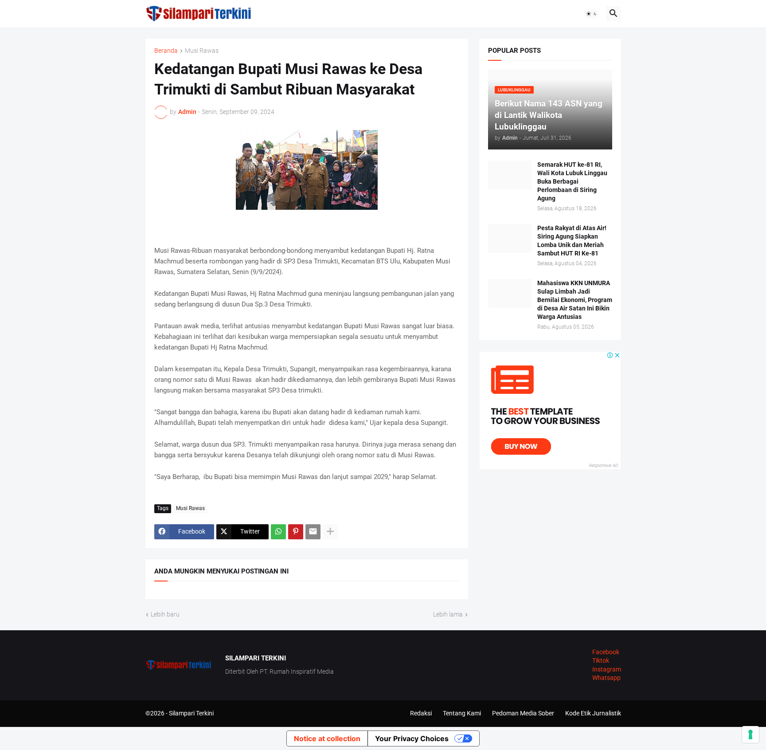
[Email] (312, 531)
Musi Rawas (202, 50)
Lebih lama (448, 614)
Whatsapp (606, 677)
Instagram (606, 669)
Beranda (166, 50)
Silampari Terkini (191, 713)
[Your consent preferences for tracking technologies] (750, 734)
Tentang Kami (462, 713)
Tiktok (600, 660)
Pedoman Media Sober (523, 713)
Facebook (605, 652)
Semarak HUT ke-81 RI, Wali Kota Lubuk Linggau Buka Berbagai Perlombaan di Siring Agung (572, 181)
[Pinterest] (295, 531)
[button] (591, 13)
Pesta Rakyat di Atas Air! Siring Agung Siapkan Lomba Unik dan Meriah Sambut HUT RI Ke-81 (571, 240)
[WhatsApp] (278, 531)
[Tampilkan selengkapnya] (330, 531)
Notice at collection (327, 738)
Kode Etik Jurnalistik (593, 713)
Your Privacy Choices (412, 738)
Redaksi (421, 713)
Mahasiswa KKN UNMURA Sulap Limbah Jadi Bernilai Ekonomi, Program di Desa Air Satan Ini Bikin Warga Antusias (574, 299)
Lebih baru (165, 614)
